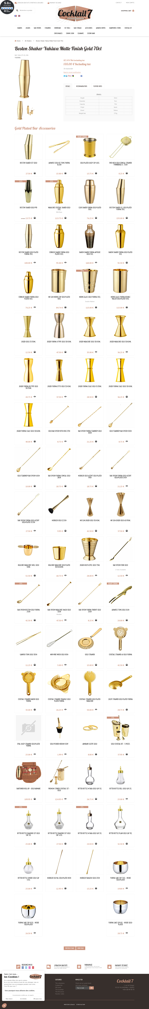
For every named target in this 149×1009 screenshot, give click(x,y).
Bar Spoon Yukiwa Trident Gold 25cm (90, 611)
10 (29, 486)
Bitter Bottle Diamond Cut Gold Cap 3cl (28, 834)
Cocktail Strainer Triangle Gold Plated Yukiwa (59, 700)
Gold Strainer (90, 655)
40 (29, 442)
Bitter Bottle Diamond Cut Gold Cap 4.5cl (59, 834)
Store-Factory (80, 1004)
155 (120, 218)
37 (59, 397)
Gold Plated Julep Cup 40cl (89, 163)
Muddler (59, 614)
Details (68, 86)
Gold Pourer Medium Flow (59, 744)
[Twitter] (64, 76)
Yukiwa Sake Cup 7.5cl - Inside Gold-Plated (120, 879)
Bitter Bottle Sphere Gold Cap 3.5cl (28, 879)
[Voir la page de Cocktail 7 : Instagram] (30, 967)
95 (59, 263)
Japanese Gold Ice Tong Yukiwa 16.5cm (59, 164)
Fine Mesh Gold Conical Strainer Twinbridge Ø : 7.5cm (120, 164)
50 (90, 710)
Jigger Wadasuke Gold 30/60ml (120, 342)
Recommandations (81, 86)
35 (90, 352)
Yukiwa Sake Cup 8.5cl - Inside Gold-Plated (28, 923)
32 (121, 844)
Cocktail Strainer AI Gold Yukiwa (120, 655)
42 (90, 531)
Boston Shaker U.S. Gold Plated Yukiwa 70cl (120, 208)
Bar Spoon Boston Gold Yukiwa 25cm (28, 611)
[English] (19, 16)
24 (90, 844)
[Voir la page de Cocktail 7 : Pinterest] (33, 967)
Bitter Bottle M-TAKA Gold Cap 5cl (90, 789)
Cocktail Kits (58, 985)
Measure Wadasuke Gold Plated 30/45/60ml (59, 566)
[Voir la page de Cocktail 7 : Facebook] (23, 967)
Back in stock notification (72, 72)
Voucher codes (59, 994)
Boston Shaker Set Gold (28, 163)
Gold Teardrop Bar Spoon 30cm (120, 431)
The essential (59, 989)
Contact (119, 3)
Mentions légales (69, 1004)
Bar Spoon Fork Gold (120, 565)
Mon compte (130, 3)
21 (90, 442)
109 (28, 799)
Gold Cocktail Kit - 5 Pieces (120, 744)
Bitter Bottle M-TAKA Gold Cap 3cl (90, 833)
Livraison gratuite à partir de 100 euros (30, 3)
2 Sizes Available (120, 569)
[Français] (16, 16)
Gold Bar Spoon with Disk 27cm (59, 431)
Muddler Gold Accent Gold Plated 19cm (90, 477)
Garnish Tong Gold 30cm (28, 655)
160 (89, 263)
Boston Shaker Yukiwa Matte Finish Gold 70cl (58, 48)
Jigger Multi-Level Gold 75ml (90, 565)
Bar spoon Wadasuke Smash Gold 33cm (59, 611)
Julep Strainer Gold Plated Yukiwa (120, 699)
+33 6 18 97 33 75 (128, 989)
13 (90, 173)
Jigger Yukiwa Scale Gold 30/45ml (120, 386)
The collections (60, 983)
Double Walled (89, 301)
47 (59, 352)
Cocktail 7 (125, 981)
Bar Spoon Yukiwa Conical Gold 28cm (59, 477)
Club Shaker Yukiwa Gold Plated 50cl (90, 208)
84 (59, 307)
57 (121, 531)
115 (89, 307)
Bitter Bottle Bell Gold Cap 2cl (120, 789)
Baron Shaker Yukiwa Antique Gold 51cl (89, 253)
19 (121, 888)
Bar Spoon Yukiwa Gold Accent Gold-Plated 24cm (120, 477)
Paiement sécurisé (55, 3)
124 (59, 799)
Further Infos (97, 86)
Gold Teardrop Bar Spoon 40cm (28, 476)
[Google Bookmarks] (73, 76)
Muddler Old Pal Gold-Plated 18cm (59, 878)
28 (90, 397)
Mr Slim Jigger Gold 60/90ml (120, 520)
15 (59, 173)
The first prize (59, 992)
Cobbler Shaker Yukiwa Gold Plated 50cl (59, 253)
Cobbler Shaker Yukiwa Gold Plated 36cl (28, 298)
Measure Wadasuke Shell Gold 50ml (28, 566)
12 (29, 352)
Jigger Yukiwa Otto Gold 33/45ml (59, 386)
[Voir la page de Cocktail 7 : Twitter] (26, 967)
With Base (59, 212)
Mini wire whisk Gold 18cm (59, 655)
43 (29, 397)
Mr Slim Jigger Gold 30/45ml (90, 520)
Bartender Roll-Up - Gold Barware (28, 789)
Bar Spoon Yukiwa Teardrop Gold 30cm (90, 432)
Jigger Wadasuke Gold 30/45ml (89, 342)
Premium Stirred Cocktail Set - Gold (59, 789)
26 (59, 710)
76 (90, 218)
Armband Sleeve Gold (90, 744)
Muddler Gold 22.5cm (59, 520)
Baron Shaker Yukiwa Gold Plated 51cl (120, 253)
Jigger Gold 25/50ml (28, 342)
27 (29, 173)
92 (121, 263)
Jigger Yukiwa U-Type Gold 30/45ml (59, 342)
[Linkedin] (66, 76)
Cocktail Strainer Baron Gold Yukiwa (28, 700)
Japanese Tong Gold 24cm (120, 610)
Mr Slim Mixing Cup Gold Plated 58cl (59, 298)
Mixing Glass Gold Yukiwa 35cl (89, 297)
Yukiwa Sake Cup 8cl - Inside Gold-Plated (120, 923)
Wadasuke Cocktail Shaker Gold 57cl (59, 208)
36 (121, 352)
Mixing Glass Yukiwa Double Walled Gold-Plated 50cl (120, 298)
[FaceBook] (81, 76)
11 (29, 665)
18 (59, 486)
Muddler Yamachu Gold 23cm (90, 878)
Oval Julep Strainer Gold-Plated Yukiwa (28, 745)
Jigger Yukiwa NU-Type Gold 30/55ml (28, 387)
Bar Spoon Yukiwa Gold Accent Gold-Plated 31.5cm (28, 521)
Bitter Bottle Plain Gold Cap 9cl (120, 833)
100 (28, 263)
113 (59, 218)
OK (91, 988)
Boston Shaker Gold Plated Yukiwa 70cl (28, 253)
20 (121, 620)
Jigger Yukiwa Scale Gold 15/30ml (89, 386)
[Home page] (74, 13)
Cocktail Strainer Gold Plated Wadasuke (89, 700)
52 (29, 576)
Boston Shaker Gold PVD (28, 208)
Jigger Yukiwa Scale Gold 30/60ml (28, 431)
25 (29, 754)
